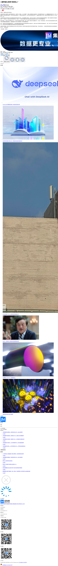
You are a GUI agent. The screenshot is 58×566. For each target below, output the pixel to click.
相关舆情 (2, 5)
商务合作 (20, 503)
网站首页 (1, 503)
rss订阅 (23, 503)
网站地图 (14, 503)
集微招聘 (8, 503)
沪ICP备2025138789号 (22, 562)
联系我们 (11, 503)
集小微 (4, 4)
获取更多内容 (3, 449)
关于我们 (17, 503)
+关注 (2, 416)
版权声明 (5, 503)
